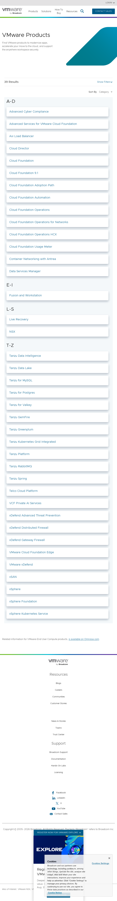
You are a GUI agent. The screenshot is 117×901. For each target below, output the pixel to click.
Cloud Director (19, 148)
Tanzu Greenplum (21, 429)
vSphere (15, 589)
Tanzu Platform (19, 454)
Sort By (93, 92)
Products (33, 11)
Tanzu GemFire (19, 417)
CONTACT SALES (103, 11)
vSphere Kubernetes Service (28, 613)
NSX (12, 331)
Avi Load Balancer (21, 136)
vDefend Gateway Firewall (27, 540)
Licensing (58, 772)
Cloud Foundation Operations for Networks (38, 222)
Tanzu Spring (18, 478)
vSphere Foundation (23, 601)
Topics (59, 728)
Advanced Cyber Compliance (29, 111)
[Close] (109, 858)
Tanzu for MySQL (20, 380)
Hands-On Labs (58, 766)
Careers (58, 690)
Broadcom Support (58, 752)
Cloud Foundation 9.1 (23, 173)
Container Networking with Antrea (32, 259)
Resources (71, 11)
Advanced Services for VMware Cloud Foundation (43, 124)
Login (109, 3)
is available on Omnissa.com (84, 639)
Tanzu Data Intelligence (25, 355)
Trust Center (58, 735)
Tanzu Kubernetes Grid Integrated (32, 441)
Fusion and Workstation (25, 295)
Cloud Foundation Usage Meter (30, 246)
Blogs (58, 683)
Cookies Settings (100, 863)
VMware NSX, (24, 889)
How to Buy (59, 11)
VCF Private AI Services (25, 503)
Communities (58, 697)
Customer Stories (58, 703)
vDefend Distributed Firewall (28, 527)
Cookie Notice (55, 892)
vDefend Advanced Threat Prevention (34, 515)
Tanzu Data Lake (20, 368)
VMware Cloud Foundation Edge (31, 552)
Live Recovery (18, 319)
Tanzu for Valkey (20, 405)
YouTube (61, 809)
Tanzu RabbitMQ (20, 466)
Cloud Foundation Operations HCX (33, 234)
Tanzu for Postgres (22, 392)
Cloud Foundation (21, 160)
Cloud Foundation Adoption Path (31, 185)
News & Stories (58, 721)
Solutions (46, 11)
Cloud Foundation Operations (29, 210)
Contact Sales (61, 814)
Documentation (58, 759)
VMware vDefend (21, 564)
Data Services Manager (25, 271)
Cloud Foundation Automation (29, 197)
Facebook (61, 793)
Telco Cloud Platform (23, 491)
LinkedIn (61, 798)
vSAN (13, 577)
